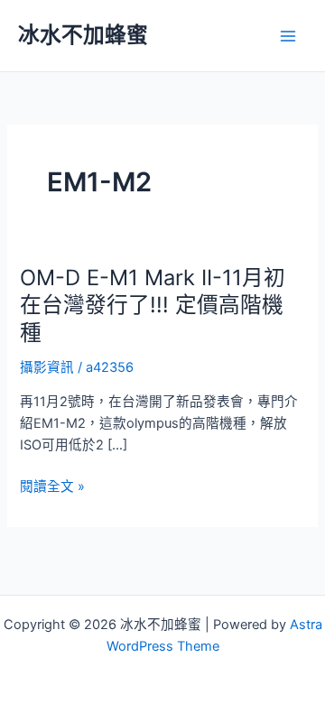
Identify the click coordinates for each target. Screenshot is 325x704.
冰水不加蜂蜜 (83, 35)
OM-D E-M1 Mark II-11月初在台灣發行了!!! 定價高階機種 (152, 305)
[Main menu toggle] (288, 36)
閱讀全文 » (52, 487)
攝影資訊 (47, 367)
